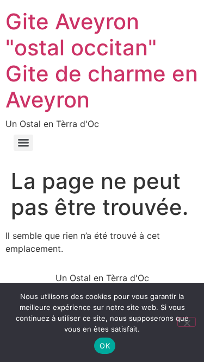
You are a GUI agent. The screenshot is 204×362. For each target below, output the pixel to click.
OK (105, 345)
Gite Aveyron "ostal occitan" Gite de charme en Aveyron (101, 60)
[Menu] (23, 143)
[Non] (186, 322)
